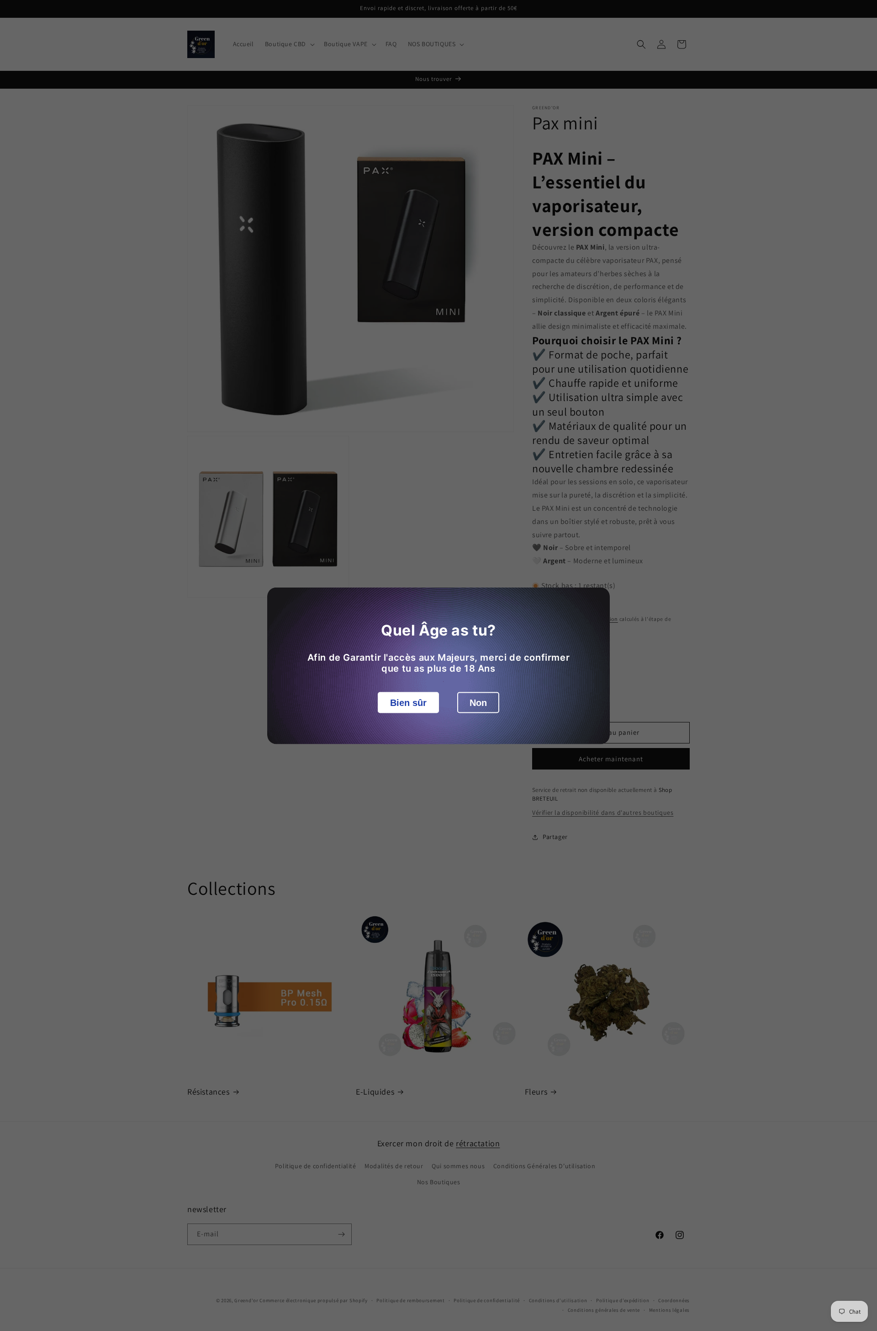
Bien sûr (408, 702)
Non (478, 702)
